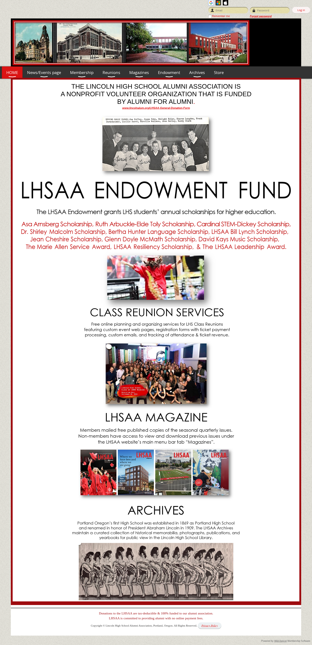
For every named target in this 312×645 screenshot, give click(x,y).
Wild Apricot (280, 641)
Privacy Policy (210, 625)
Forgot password (261, 16)
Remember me (221, 16)
